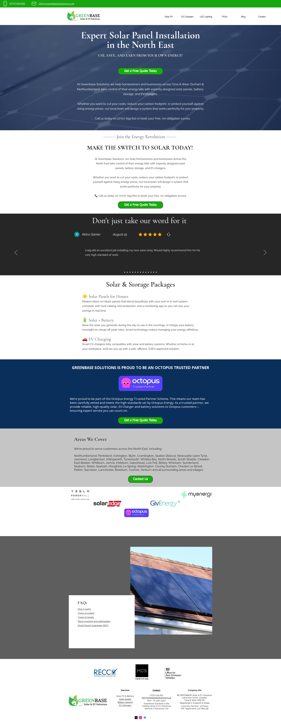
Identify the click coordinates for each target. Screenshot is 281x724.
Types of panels (86, 617)
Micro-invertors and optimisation (94, 621)
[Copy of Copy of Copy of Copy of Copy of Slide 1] (145, 272)
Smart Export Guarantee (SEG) (92, 625)
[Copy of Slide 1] (127, 272)
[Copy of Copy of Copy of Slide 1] (124, 272)
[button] (168, 16)
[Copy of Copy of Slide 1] (137, 272)
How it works (84, 609)
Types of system (86, 613)
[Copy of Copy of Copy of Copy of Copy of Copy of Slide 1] (148, 272)
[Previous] (16, 252)
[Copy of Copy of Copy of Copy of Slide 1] (135, 272)
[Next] (265, 252)
